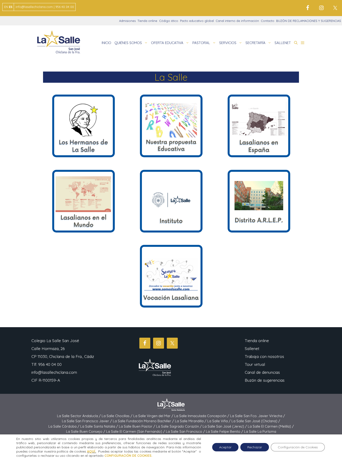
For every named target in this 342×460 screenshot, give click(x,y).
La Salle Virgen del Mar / (153, 416)
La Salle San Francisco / (186, 431)
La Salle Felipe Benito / (225, 431)
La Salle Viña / (219, 421)
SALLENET (283, 43)
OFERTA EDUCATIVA (167, 43)
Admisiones (127, 21)
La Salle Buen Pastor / (137, 426)
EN (6, 7)
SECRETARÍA (255, 43)
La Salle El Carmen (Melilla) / (271, 426)
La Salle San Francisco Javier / (87, 421)
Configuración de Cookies (298, 447)
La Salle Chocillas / (117, 416)
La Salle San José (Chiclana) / (255, 421)
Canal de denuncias (262, 372)
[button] (295, 43)
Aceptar (225, 447)
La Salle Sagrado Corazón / (179, 426)
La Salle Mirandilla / (191, 421)
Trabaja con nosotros (264, 356)
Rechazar (254, 447)
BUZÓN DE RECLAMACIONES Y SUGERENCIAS (308, 21)
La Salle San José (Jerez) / (225, 426)
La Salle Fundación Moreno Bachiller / (144, 421)
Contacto (267, 21)
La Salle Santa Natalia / (99, 426)
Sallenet (252, 348)
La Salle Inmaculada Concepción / (202, 416)
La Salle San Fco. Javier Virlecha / (257, 416)
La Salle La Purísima (260, 431)
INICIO (106, 43)
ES (10, 7)
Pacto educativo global (197, 21)
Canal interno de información (237, 21)
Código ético (168, 21)
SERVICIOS (227, 43)
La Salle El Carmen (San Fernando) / (136, 431)
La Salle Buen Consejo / (86, 431)
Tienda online (147, 21)
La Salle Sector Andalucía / (79, 416)
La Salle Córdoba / (64, 426)
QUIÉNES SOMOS (128, 43)
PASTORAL (201, 43)
